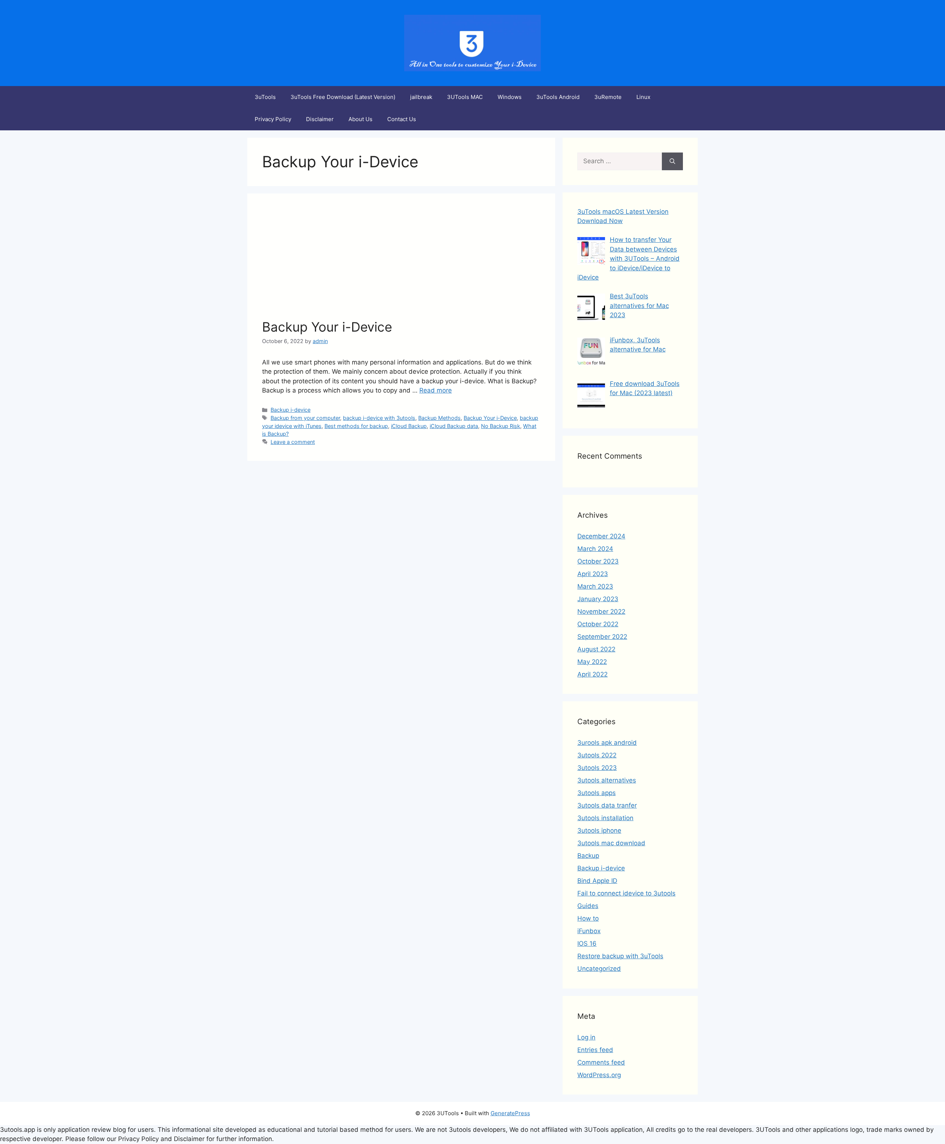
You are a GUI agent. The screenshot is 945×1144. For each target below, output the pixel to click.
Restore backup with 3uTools (620, 956)
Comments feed (601, 1062)
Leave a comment (293, 442)
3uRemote (608, 96)
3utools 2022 (596, 755)
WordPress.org (599, 1075)
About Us (360, 119)
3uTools (265, 96)
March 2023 (595, 586)
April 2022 (592, 674)
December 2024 (601, 536)
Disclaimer (320, 119)
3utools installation (605, 818)
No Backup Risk (500, 426)
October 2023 (598, 561)
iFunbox (589, 931)
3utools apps (596, 793)
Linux (643, 96)
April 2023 (592, 574)
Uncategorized (599, 968)
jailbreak (421, 96)
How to (588, 918)
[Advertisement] (401, 263)
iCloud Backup (409, 426)
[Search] (672, 161)
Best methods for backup (356, 426)
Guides (587, 906)
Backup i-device (290, 410)
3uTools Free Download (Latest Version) (343, 96)
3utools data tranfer (607, 805)
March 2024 (595, 548)
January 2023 (597, 599)
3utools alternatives (606, 780)
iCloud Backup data (454, 426)
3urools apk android (607, 742)
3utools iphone (599, 830)
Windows (510, 96)
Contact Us (401, 119)
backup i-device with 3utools (379, 418)
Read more (435, 390)
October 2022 (597, 624)
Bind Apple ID (597, 880)
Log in (586, 1037)
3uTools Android (558, 96)
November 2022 (601, 611)
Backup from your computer (305, 418)
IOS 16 (587, 943)
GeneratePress (510, 1113)
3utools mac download (611, 843)
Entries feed (595, 1050)
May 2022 (592, 661)
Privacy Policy (273, 119)
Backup (588, 855)
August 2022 (596, 649)
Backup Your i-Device (327, 327)
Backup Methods (439, 418)
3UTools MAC (465, 96)
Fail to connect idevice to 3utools (626, 893)
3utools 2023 (597, 767)
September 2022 (602, 636)
